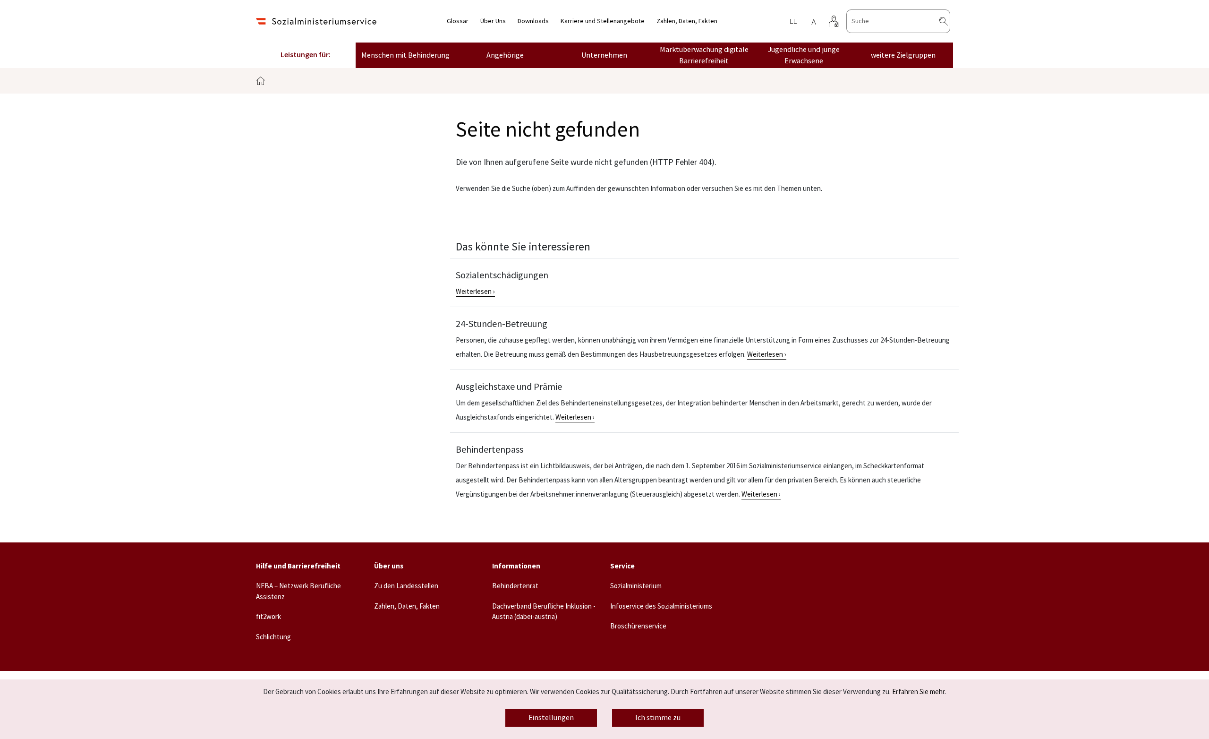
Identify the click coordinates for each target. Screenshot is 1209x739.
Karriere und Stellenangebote (603, 21)
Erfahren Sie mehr (918, 691)
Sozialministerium (636, 586)
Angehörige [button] (505, 55)
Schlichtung (273, 637)
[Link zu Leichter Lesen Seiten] (793, 21)
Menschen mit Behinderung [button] (405, 55)
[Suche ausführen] (951, 21)
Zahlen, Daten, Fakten (686, 21)
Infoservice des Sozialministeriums (661, 606)
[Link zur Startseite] (316, 21)
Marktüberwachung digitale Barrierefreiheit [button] (704, 55)
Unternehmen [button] (604, 55)
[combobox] (898, 21)
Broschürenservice (638, 626)
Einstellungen (551, 717)
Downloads (533, 21)
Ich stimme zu (658, 717)
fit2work (268, 616)
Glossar (457, 21)
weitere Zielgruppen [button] (903, 55)
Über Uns (493, 21)
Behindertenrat (515, 586)
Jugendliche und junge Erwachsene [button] (804, 55)
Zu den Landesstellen (406, 586)
